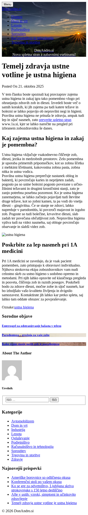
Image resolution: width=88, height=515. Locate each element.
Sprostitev (18, 34)
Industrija (18, 430)
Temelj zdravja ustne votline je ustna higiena (44, 503)
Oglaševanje (20, 438)
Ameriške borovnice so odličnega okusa (40, 477)
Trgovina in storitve (25, 42)
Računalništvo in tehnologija (32, 38)
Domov (17, 17)
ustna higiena (24, 307)
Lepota (16, 25)
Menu (7, 4)
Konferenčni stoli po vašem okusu (36, 482)
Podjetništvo (20, 30)
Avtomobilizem (22, 421)
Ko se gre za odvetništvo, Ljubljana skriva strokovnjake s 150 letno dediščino (42, 488)
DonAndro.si (11, 9)
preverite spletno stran (55, 120)
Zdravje (17, 459)
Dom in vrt (19, 21)
